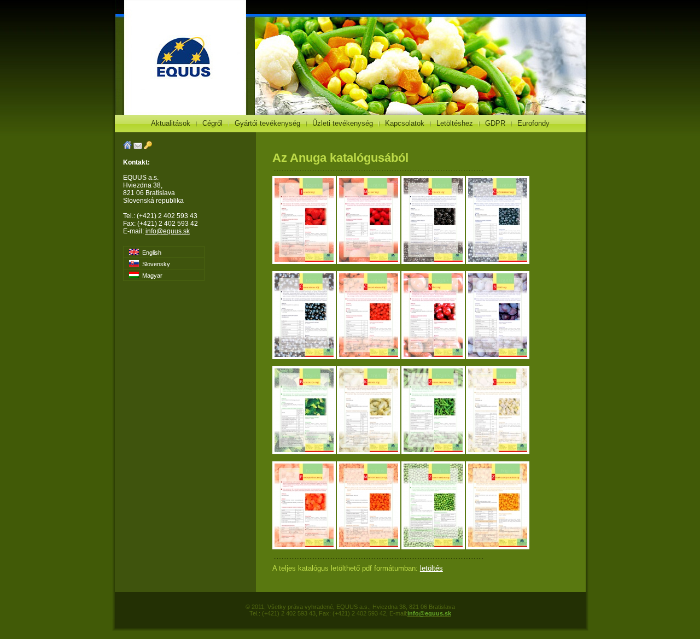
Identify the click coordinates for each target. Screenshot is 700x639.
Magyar (150, 275)
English (150, 252)
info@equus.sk (167, 231)
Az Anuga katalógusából (340, 158)
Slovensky (154, 264)
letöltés (431, 568)
